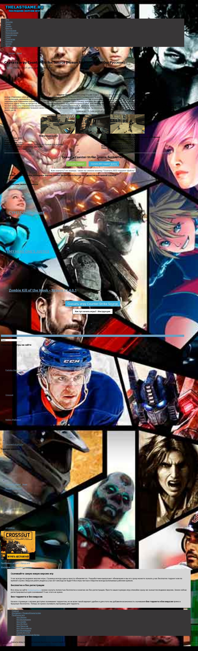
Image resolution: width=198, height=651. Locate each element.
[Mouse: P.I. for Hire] (35, 480)
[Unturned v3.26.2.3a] (15, 440)
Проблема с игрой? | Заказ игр (15, 563)
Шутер (9, 44)
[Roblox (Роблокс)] (15, 415)
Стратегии (10, 39)
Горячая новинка (13, 484)
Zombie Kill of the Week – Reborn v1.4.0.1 (43, 290)
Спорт (8, 37)
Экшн (8, 46)
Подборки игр (18, 615)
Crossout (9, 395)
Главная (15, 611)
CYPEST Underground (26, 212)
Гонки (8, 24)
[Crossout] (15, 391)
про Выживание (23, 619)
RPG (7, 20)
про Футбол (21, 624)
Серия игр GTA (23, 633)
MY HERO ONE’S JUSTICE (29, 251)
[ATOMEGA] (35, 524)
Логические (11, 30)
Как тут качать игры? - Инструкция (92, 311)
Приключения (12, 33)
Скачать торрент (76, 163)
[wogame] (18, 559)
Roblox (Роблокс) (13, 420)
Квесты (9, 28)
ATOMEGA (10, 528)
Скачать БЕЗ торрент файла (104, 164)
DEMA (9, 68)
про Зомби (21, 622)
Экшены (13, 179)
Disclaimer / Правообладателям (16, 567)
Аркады (9, 22)
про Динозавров (24, 628)
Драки (8, 26)
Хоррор (9, 41)
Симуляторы (11, 35)
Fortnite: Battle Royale (15, 370)
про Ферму (21, 617)
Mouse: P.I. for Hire (14, 488)
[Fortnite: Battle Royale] (15, 366)
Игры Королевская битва (27, 635)
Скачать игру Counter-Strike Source (93, 304)
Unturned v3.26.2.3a (14, 444)
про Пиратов (22, 626)
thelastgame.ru (34, 590)
